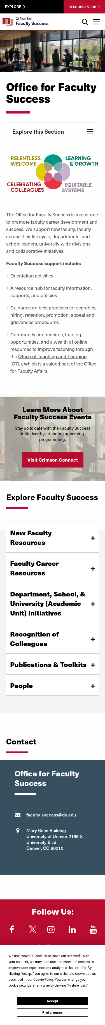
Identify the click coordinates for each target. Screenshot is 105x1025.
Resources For (82, 6)
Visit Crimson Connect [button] (52, 459)
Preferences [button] (77, 985)
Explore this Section (38, 131)
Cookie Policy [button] (43, 980)
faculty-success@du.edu (51, 814)
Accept (53, 1001)
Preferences (52, 1013)
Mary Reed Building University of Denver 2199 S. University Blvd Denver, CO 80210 (55, 839)
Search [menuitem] (84, 15)
